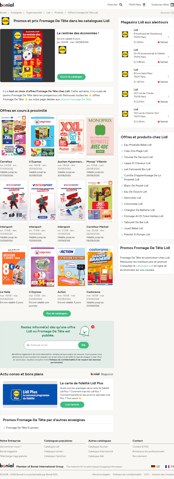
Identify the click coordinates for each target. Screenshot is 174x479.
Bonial (3, 13)
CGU (146, 474)
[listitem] (14, 146)
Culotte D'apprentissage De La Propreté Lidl (142, 177)
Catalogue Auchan (98, 446)
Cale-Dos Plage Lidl (136, 151)
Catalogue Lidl (51, 446)
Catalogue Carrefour (55, 456)
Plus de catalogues (56, 313)
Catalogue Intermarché (100, 451)
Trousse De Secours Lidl (138, 157)
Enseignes (16, 13)
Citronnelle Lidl (133, 203)
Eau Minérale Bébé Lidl (138, 144)
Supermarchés (34, 13)
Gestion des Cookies (163, 474)
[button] (57, 55)
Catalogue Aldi (96, 456)
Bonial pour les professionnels (148, 451)
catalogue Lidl (144, 265)
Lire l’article (72, 404)
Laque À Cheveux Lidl (137, 163)
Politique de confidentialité (127, 474)
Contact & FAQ (141, 446)
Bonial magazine (8, 451)
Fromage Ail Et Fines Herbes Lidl (143, 216)
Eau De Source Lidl (135, 191)
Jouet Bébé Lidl (133, 228)
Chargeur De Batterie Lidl (139, 210)
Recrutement (140, 456)
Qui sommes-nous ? (10, 446)
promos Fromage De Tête (75, 99)
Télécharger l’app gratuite (13, 456)
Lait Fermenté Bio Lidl (137, 169)
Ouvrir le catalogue (71, 76)
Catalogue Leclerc (54, 451)
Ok (83, 345)
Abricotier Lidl (132, 197)
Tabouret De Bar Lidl (136, 222)
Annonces (165, 13)
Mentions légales (101, 474)
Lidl (48, 13)
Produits (59, 13)
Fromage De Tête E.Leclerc (22, 427)
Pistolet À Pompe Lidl (137, 234)
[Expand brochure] (27, 55)
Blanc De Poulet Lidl (136, 185)
